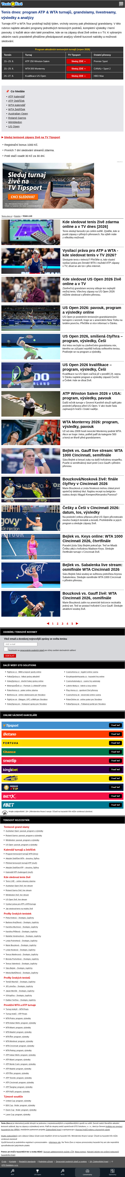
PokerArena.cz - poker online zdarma (22, 690)
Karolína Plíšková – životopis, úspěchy (21, 932)
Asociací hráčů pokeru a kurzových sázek (93, 1130)
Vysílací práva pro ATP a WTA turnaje (21, 904)
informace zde (55, 1142)
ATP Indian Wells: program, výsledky (21, 1055)
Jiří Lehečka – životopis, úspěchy (19, 986)
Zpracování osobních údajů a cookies (71, 1162)
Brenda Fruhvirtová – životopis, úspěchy (22, 959)
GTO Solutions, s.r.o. (10, 1165)
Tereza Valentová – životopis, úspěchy (21, 964)
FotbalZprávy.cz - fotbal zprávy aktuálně (23, 677)
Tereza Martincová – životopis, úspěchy (22, 954)
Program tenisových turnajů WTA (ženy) (22, 854)
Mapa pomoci (80, 1152)
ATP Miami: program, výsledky (18, 1060)
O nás (4, 1162)
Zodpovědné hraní (53, 1130)
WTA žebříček (16, 109)
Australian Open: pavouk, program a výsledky (24, 831)
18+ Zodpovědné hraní (98, 1162)
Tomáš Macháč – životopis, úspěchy (20, 982)
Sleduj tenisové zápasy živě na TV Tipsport (32, 137)
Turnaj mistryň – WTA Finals (17, 1009)
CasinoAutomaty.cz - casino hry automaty (83, 681)
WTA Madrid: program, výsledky (19, 1032)
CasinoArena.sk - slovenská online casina (83, 695)
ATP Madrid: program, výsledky (18, 1069)
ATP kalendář (16, 96)
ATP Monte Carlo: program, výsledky (21, 1064)
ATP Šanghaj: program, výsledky (19, 1087)
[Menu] (121, 4)
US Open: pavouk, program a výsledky (21, 845)
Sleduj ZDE (77, 61)
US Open (14, 126)
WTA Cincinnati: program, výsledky (20, 1046)
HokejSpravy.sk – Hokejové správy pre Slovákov (27, 704)
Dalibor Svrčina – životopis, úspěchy (21, 1000)
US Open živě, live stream (16, 900)
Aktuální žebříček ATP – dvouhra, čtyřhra (22, 868)
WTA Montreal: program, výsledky (19, 1041)
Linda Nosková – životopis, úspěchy (20, 950)
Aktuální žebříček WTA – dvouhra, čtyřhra (22, 858)
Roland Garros (17, 117)
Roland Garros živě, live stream (19, 890)
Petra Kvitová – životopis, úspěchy (20, 918)
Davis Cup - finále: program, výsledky (21, 1110)
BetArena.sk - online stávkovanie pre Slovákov (26, 695)
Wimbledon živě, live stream (17, 895)
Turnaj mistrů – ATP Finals (16, 1014)
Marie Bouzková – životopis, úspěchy (21, 945)
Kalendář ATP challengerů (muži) (19, 872)
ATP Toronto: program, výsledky (19, 1078)
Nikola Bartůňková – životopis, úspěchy (22, 973)
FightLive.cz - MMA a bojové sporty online (24, 672)
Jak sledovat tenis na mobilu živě (19, 909)
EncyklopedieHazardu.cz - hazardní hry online (85, 677)
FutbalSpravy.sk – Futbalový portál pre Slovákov (86, 704)
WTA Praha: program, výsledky (18, 1018)
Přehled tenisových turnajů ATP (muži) (21, 863)
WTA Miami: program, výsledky (18, 1028)
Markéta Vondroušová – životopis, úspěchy (23, 936)
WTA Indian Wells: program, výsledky (21, 1023)
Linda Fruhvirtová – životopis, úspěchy (21, 941)
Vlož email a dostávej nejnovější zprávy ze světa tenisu (35, 638)
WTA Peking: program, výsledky (19, 1050)
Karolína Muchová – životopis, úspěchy (22, 927)
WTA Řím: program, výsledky (17, 1037)
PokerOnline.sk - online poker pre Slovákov (84, 699)
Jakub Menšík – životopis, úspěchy (20, 991)
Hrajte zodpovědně (9, 1136)
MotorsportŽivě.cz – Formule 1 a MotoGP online (26, 686)
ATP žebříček (16, 100)
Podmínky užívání (45, 1162)
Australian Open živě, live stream (19, 886)
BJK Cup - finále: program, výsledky (20, 1105)
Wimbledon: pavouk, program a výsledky (22, 840)
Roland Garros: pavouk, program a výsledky (24, 836)
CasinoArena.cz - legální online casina (82, 672)
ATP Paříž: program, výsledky (18, 1092)
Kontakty (12, 1162)
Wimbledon (15, 122)
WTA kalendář (16, 105)
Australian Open (18, 113)
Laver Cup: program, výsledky (18, 1115)
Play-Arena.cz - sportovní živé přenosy (82, 690)
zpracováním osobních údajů (32, 650)
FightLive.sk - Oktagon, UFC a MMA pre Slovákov (27, 699)
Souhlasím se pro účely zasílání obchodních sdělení (42, 650)
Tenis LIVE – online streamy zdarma (20, 881)
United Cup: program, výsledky (18, 1101)
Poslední (77, 623)
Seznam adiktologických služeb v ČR (58, 1152)
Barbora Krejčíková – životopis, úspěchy (22, 922)
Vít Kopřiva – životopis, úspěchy (19, 995)
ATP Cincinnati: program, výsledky (20, 1082)
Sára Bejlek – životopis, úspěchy (19, 968)
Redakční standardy (27, 1162)
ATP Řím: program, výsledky (17, 1073)
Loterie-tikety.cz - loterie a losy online (81, 686)
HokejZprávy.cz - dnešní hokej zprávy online (25, 681)
